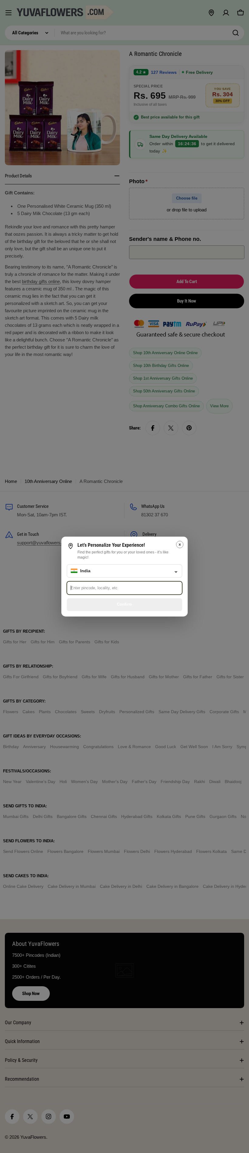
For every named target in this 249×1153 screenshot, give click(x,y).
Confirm (124, 604)
